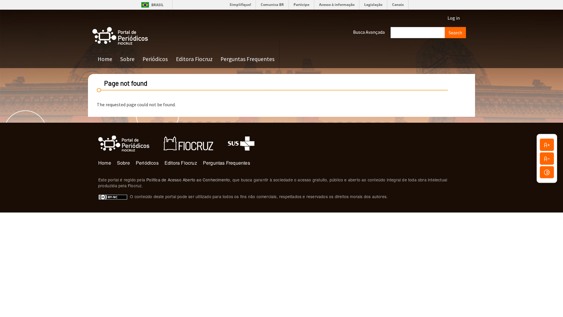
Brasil (151, 4)
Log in (453, 18)
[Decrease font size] (547, 158)
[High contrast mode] (547, 172)
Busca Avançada (369, 32)
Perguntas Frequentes (247, 59)
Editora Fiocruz (194, 59)
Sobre (127, 59)
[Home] (120, 36)
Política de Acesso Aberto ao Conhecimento (188, 180)
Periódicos (155, 59)
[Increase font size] (547, 145)
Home (105, 59)
